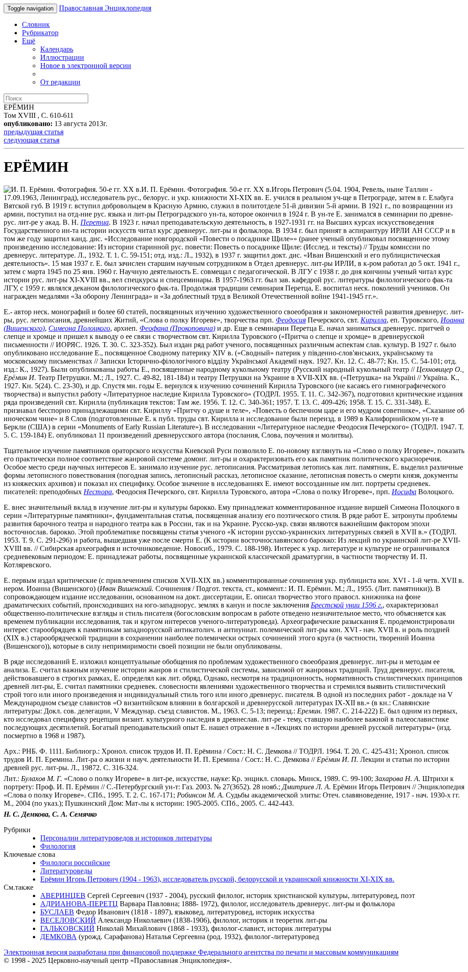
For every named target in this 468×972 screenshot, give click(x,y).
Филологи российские (75, 862)
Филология (57, 846)
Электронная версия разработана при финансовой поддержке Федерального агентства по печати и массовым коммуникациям (201, 952)
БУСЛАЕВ (57, 912)
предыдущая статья (34, 132)
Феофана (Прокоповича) (177, 328)
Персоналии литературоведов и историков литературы (126, 838)
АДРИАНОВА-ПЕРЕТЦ (79, 904)
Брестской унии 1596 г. (347, 605)
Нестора (98, 492)
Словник (36, 24)
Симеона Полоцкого (79, 328)
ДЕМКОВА (58, 936)
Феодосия (291, 320)
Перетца (94, 222)
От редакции (60, 82)
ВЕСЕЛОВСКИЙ (68, 920)
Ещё (28, 41)
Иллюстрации (62, 57)
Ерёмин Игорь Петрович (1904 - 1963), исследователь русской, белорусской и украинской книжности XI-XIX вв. (217, 879)
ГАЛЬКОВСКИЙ (67, 928)
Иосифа (404, 492)
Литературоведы (66, 871)
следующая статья (31, 140)
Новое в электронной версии (85, 65)
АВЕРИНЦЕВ (62, 895)
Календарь (56, 49)
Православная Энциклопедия (105, 8)
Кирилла (374, 320)
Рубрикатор (40, 33)
